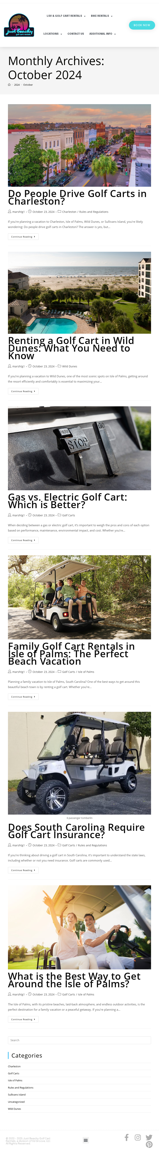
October (28, 84)
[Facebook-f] (126, 1137)
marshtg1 (18, 212)
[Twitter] (149, 1137)
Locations (51, 34)
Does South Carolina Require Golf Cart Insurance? (76, 830)
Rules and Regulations (93, 212)
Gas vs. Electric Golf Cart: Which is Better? (67, 500)
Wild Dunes (69, 366)
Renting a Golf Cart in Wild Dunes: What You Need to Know (71, 348)
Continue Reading (25, 235)
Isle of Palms (86, 672)
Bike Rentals (100, 16)
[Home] (9, 84)
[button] (86, 1140)
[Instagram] (137, 1137)
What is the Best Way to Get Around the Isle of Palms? (74, 979)
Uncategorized (16, 1102)
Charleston (69, 212)
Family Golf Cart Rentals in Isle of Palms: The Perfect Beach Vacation (71, 653)
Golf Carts (68, 515)
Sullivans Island (17, 1094)
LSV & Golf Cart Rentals (64, 16)
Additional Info (100, 34)
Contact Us (75, 34)
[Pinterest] (149, 1144)
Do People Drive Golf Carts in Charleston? (77, 197)
